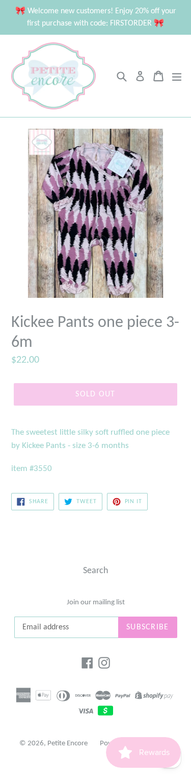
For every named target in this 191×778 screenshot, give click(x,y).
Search (95, 571)
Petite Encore (67, 743)
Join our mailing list (96, 602)
